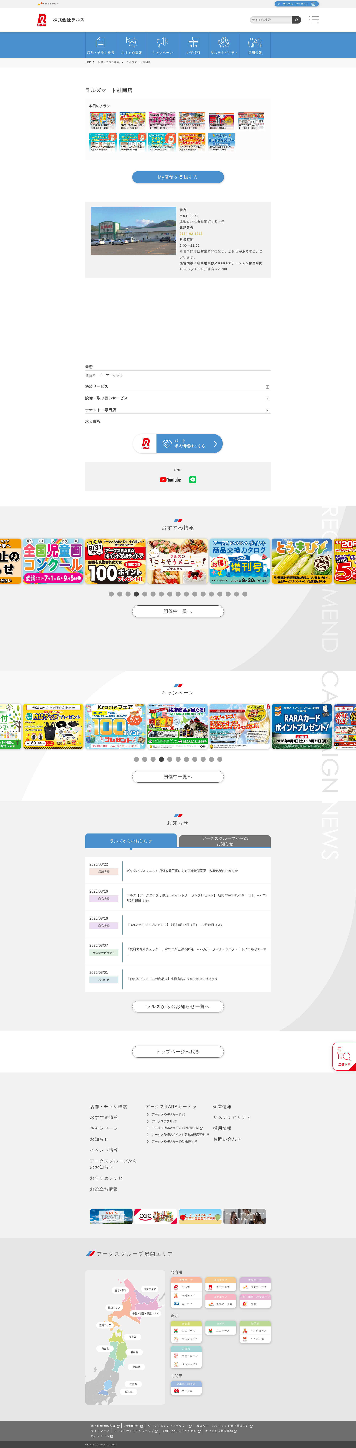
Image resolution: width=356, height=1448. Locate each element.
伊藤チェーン (190, 1355)
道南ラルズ (223, 1287)
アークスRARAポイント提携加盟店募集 (178, 1134)
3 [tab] (128, 594)
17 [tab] (244, 594)
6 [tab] (153, 594)
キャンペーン (162, 52)
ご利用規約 (132, 1425)
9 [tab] (178, 594)
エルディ (187, 1303)
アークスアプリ (162, 1121)
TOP (88, 62)
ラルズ (186, 1287)
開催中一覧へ (178, 611)
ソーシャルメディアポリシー (168, 1425)
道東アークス (259, 1287)
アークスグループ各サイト (293, 3)
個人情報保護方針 (103, 1425)
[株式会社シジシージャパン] (155, 1216)
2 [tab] (119, 594)
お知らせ (99, 1139)
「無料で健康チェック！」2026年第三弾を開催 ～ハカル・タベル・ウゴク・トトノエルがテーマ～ (196, 952)
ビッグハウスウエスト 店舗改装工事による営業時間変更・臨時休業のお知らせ (182, 871)
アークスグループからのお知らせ (113, 1164)
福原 (253, 1304)
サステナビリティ (224, 52)
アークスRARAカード (169, 1106)
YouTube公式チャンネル (179, 1430)
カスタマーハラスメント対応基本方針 (222, 1425)
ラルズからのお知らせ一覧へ (178, 1006)
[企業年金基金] (200, 1216)
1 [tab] (111, 594)
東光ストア (188, 1295)
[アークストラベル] (111, 1216)
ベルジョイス (190, 1339)
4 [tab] (136, 594)
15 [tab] (228, 594)
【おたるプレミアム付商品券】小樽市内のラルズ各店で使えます (172, 979)
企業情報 (193, 52)
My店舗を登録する (178, 177)
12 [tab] (203, 594)
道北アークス (224, 1304)
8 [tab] (169, 594)
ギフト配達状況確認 (219, 1430)
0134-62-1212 (191, 233)
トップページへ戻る (178, 1051)
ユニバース (188, 1330)
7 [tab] (161, 594)
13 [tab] (211, 594)
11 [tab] (194, 594)
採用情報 (255, 52)
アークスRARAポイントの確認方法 (175, 1128)
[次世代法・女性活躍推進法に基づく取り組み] (244, 1216)
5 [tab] (144, 594)
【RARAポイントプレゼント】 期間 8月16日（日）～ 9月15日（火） (175, 925)
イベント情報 (104, 1150)
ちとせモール (100, 1435)
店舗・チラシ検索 (101, 52)
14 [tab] (219, 594)
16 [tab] (236, 594)
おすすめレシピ (106, 1178)
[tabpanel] (115, 561)
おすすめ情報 (131, 52)
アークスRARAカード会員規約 (172, 1141)
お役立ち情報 (104, 1189)
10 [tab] (186, 594)
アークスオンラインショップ (134, 1430)
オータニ (187, 1390)
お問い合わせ (227, 1139)
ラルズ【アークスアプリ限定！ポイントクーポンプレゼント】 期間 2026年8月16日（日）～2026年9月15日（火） (196, 898)
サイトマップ (100, 1430)
